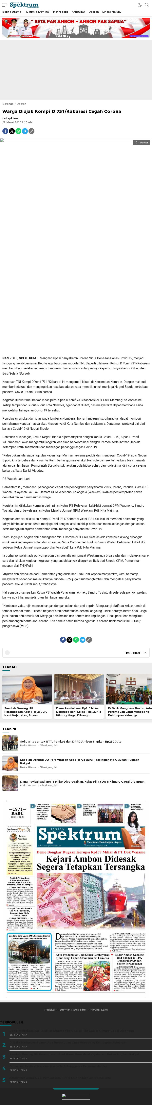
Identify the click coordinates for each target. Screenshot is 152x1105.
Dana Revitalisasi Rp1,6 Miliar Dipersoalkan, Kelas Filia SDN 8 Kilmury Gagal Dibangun (78, 712)
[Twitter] (12, 131)
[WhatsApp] (18, 131)
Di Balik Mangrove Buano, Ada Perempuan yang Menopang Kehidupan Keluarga (130, 712)
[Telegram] (25, 131)
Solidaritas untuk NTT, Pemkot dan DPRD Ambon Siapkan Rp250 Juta (71, 741)
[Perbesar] (76, 350)
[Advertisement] (76, 70)
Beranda (7, 103)
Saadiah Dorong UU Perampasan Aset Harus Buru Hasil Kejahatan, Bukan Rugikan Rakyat (25, 714)
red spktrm (10, 118)
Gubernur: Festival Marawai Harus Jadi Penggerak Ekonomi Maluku (58, 1066)
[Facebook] (5, 131)
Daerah (21, 103)
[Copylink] (31, 131)
